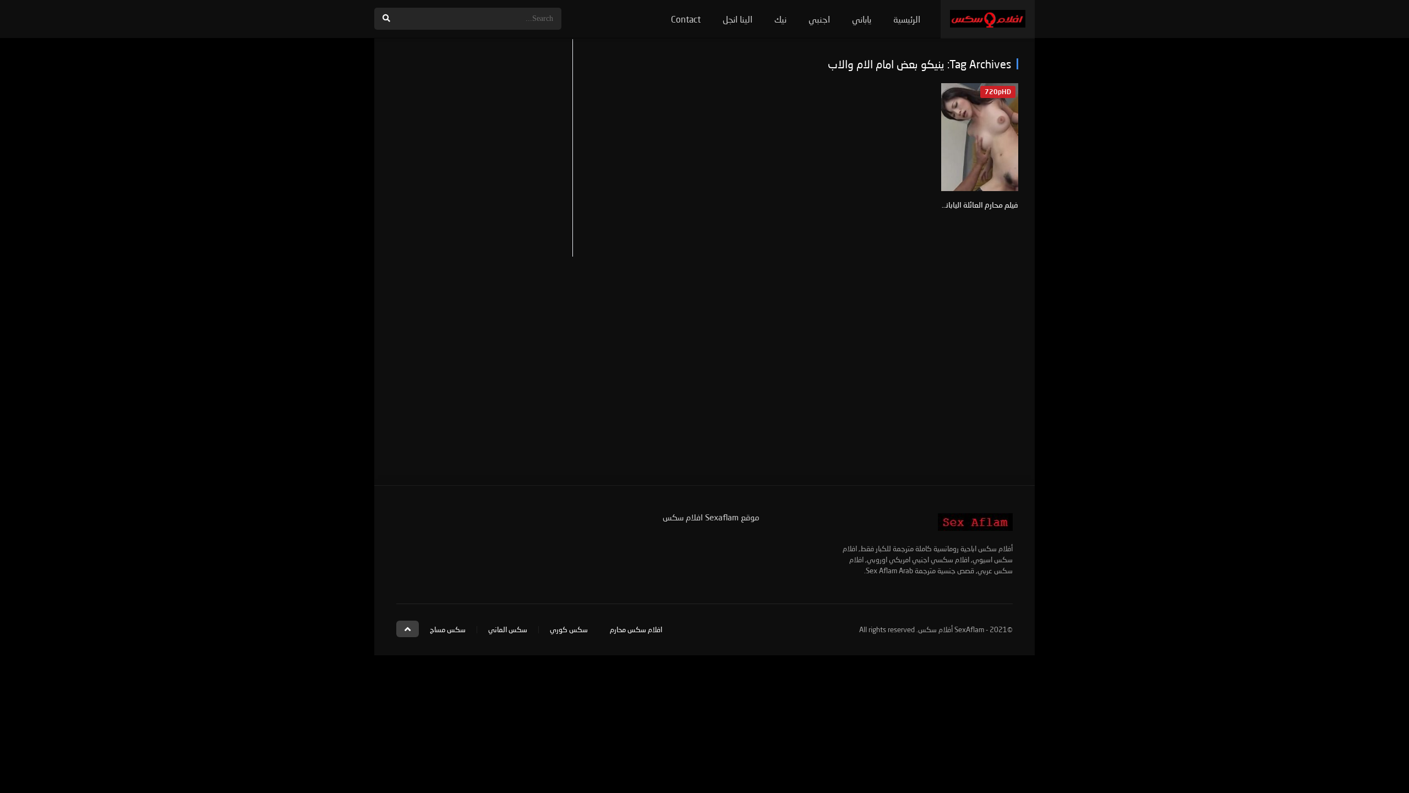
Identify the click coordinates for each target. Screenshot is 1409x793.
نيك (780, 19)
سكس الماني (507, 629)
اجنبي (819, 19)
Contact (686, 19)
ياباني (861, 19)
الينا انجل (737, 19)
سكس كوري (569, 629)
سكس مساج (448, 629)
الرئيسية (906, 19)
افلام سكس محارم (636, 629)
